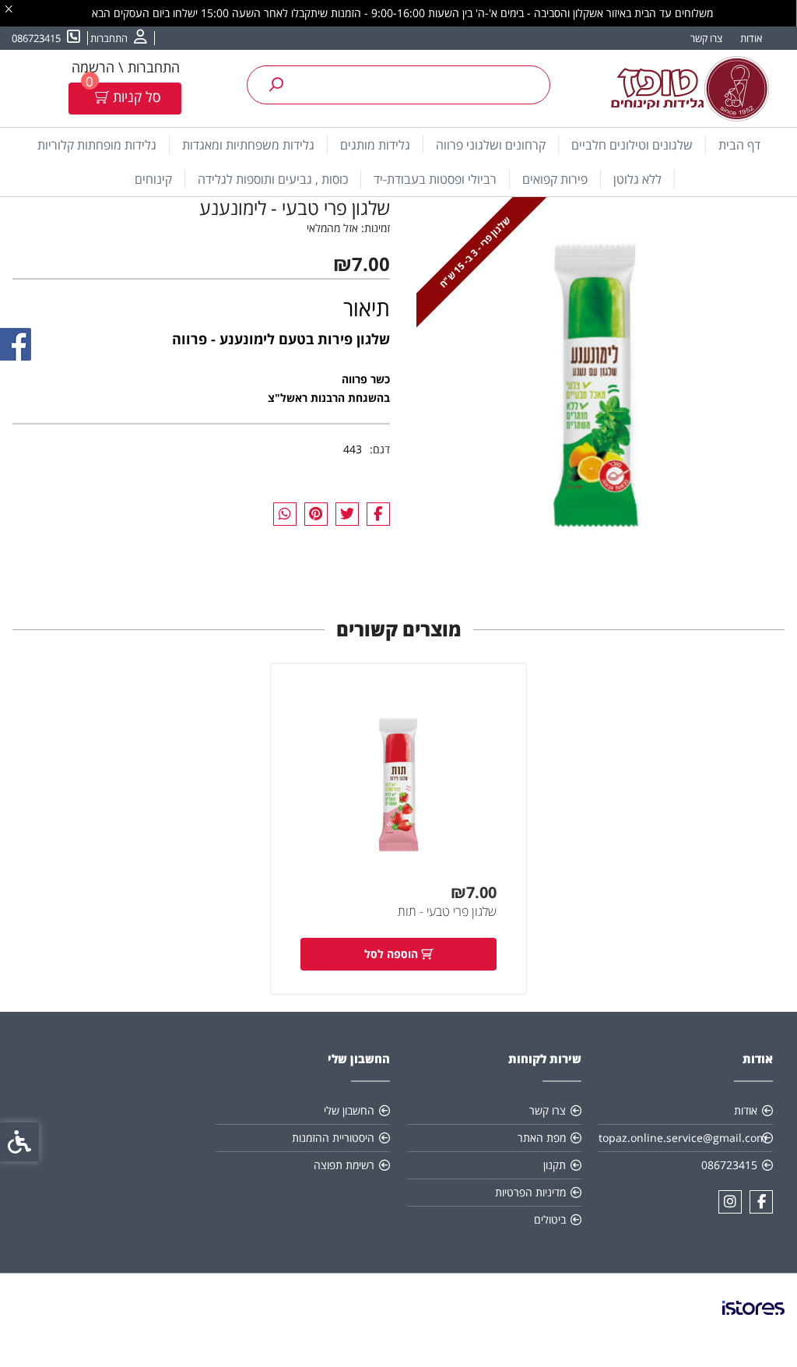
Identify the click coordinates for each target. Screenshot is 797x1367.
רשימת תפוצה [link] (344, 1164)
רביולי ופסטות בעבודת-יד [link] (435, 179)
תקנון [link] (554, 1164)
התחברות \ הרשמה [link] (126, 67)
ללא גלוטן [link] (637, 179)
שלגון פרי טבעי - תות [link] (447, 911)
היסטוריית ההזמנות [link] (333, 1137)
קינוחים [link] (153, 179)
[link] (118, 38)
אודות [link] (751, 38)
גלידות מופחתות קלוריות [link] (96, 144)
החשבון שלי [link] (349, 1110)
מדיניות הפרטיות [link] (530, 1192)
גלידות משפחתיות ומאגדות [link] (248, 144)
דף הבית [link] (739, 144)
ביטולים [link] (550, 1219)
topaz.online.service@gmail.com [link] (683, 1137)
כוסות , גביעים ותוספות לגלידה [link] (273, 179)
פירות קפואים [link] (555, 179)
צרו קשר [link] (706, 38)
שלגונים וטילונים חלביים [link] (632, 144)
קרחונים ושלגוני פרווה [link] (491, 144)
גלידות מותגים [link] (375, 144)
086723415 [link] (729, 1164)
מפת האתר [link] (542, 1137)
